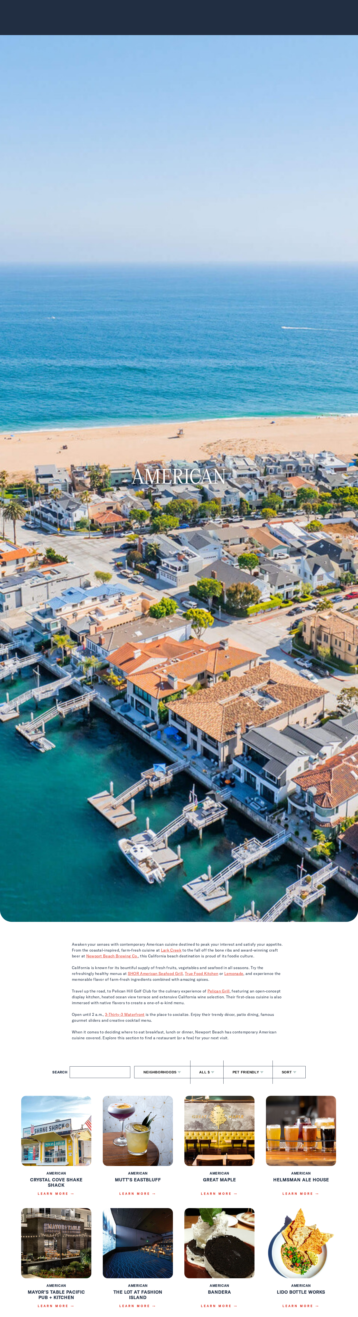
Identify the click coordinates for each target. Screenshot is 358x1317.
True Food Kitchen (201, 973)
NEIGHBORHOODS (160, 1072)
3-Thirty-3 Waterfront (125, 1014)
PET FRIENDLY (246, 1072)
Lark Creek (171, 950)
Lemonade (234, 973)
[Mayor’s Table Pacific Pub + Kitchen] (56, 1261)
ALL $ (204, 1072)
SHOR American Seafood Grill (155, 973)
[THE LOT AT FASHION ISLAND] (138, 1261)
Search (60, 1072)
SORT (287, 1072)
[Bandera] (219, 1261)
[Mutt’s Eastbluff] (138, 1149)
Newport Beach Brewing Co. (112, 956)
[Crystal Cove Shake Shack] (56, 1149)
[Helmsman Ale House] (301, 1149)
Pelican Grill (218, 991)
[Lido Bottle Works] (301, 1261)
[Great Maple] (219, 1149)
